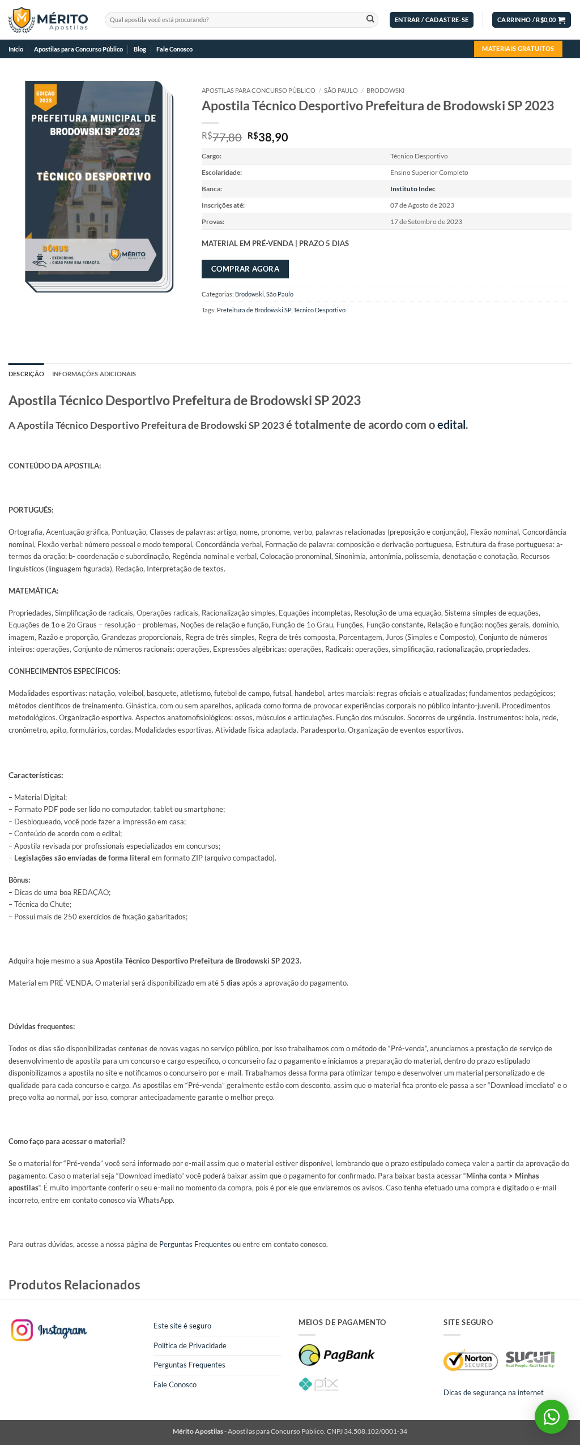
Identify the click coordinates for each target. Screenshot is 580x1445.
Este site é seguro (182, 1325)
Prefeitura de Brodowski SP (254, 309)
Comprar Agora (245, 268)
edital (451, 424)
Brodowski (385, 90)
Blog (140, 49)
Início (15, 49)
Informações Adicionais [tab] (94, 373)
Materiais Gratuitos (518, 48)
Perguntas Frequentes (195, 1244)
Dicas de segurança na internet (493, 1392)
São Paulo (341, 90)
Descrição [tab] (26, 373)
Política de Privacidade (190, 1345)
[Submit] (370, 20)
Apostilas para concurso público (258, 90)
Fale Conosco (174, 49)
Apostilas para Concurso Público (78, 49)
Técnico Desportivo (319, 309)
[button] (432, 20)
